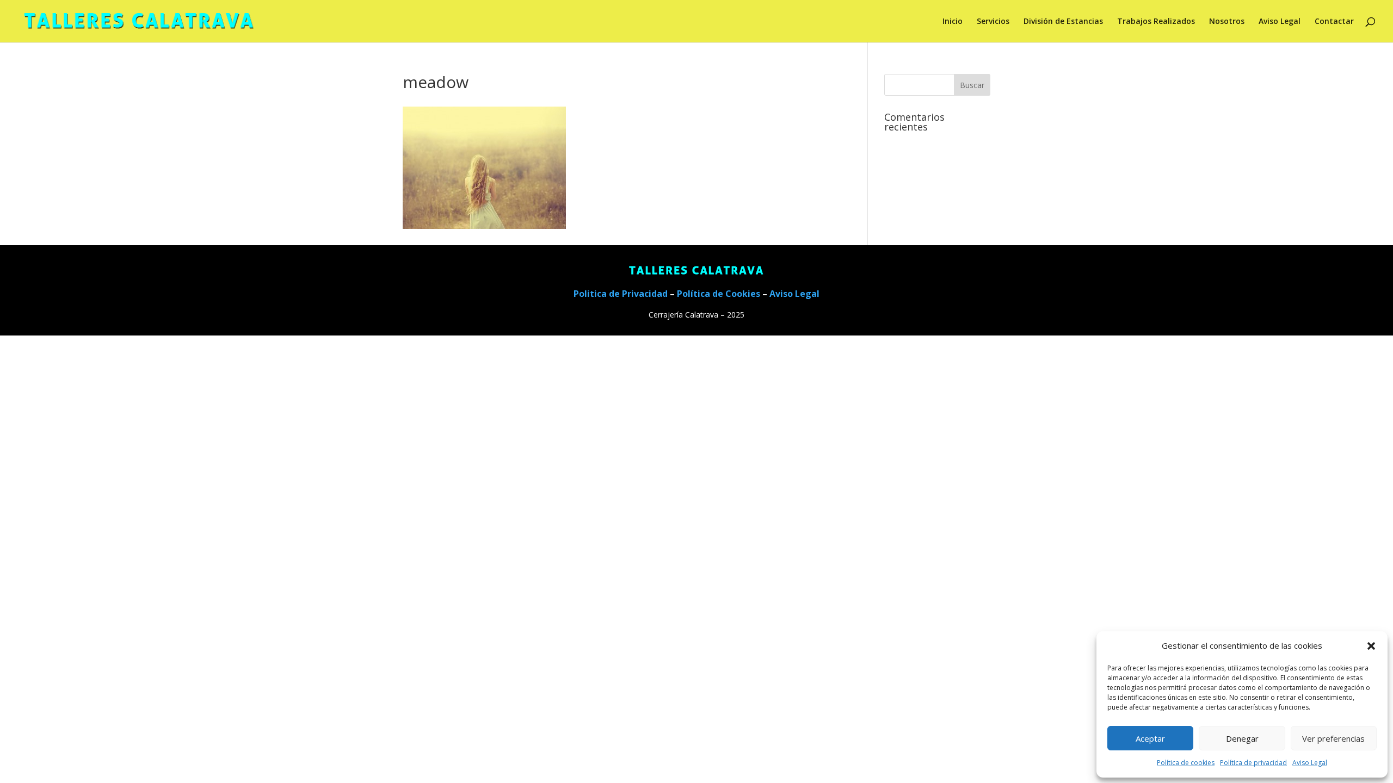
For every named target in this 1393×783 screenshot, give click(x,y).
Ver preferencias (1333, 738)
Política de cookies (1186, 762)
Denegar (1242, 738)
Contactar (1334, 21)
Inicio (952, 21)
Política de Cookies (718, 294)
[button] (1371, 646)
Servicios (993, 21)
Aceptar (1150, 738)
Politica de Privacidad (621, 294)
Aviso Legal (1309, 762)
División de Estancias (1063, 21)
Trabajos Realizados (1156, 21)
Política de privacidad (1253, 762)
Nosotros (1226, 21)
